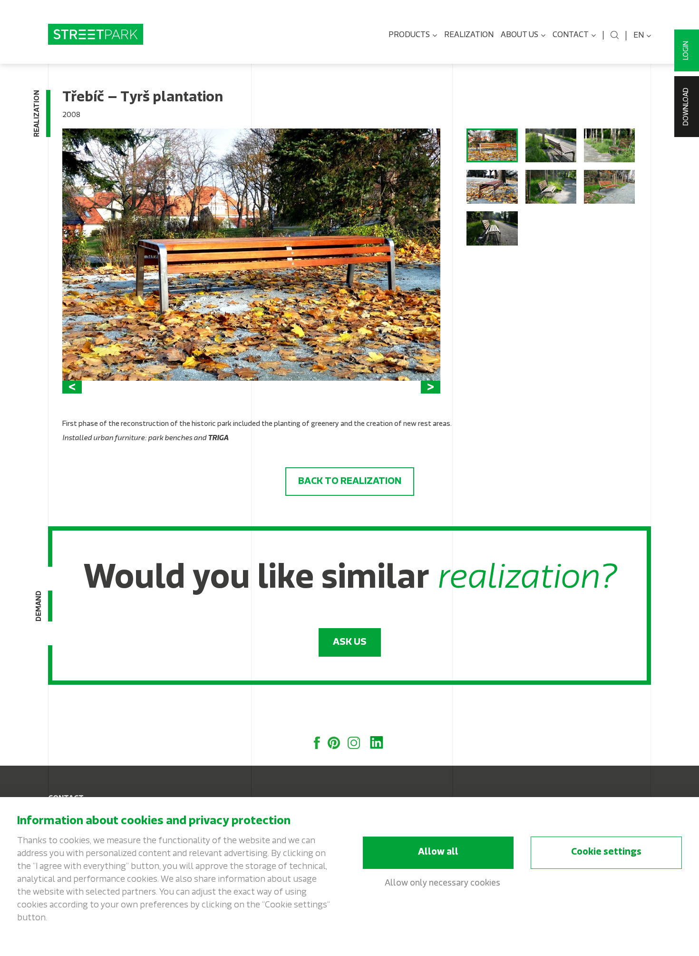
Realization (469, 35)
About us (519, 35)
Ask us (350, 642)
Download (686, 107)
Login (686, 50)
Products (409, 35)
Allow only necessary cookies (442, 883)
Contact (571, 35)
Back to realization (349, 481)
